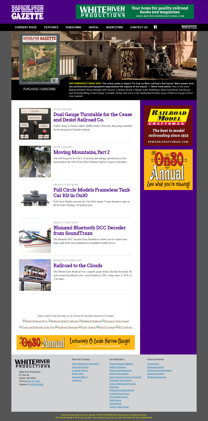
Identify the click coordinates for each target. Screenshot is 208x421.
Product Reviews (65, 184)
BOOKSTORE (114, 27)
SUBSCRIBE (73, 27)
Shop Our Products (80, 367)
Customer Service (80, 370)
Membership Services (156, 377)
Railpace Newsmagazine (121, 370)
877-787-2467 (33, 381)
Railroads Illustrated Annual (122, 390)
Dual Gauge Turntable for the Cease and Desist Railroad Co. (92, 117)
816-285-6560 (37, 384)
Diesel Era (114, 387)
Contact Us (139, 27)
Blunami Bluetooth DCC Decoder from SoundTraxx (89, 230)
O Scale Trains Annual (119, 394)
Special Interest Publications (159, 370)
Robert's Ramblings (67, 260)
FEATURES (51, 27)
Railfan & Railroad (118, 367)
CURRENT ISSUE (26, 27)
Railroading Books (155, 367)
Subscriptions (153, 364)
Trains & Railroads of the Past (123, 384)
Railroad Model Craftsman (121, 364)
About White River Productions (85, 364)
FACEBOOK (157, 28)
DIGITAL (94, 27)
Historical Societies (155, 374)
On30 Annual (115, 400)
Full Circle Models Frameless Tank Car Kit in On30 (91, 192)
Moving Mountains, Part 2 (81, 152)
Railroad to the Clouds (77, 265)
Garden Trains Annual (119, 407)
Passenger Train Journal (120, 380)
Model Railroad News (119, 374)
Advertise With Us (80, 377)
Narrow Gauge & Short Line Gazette (125, 377)
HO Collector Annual (119, 397)
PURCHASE (30, 88)
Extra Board (62, 109)
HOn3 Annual (115, 403)
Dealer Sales (78, 374)
